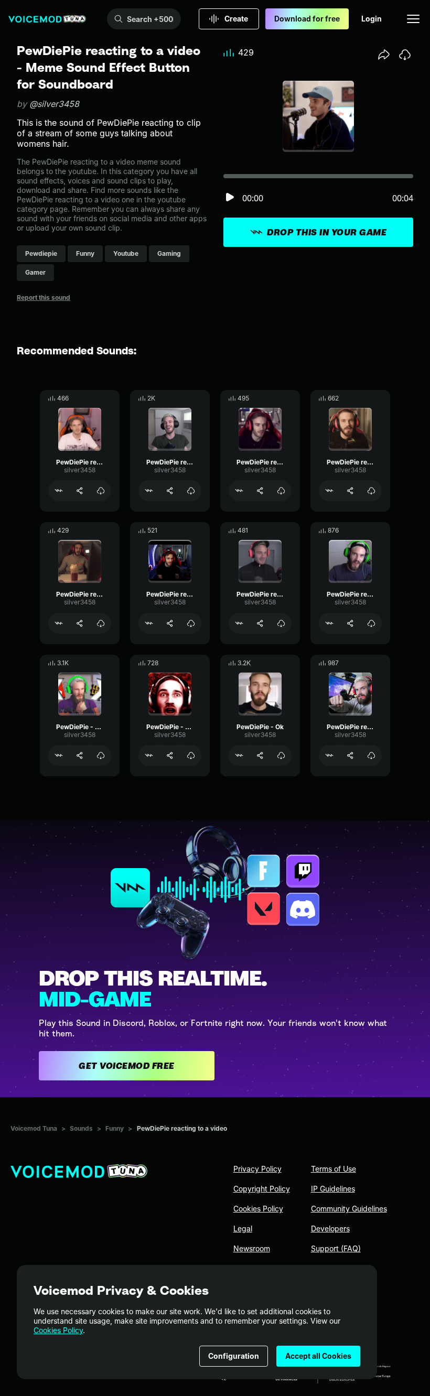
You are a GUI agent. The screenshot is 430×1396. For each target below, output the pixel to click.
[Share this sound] (383, 54)
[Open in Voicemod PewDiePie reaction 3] (58, 623)
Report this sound (43, 297)
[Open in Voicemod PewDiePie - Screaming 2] (148, 755)
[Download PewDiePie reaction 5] (190, 623)
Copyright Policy (261, 1188)
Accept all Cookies (318, 1355)
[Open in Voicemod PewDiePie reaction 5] (148, 623)
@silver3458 (54, 104)
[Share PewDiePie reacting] (169, 490)
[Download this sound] (404, 54)
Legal (242, 1228)
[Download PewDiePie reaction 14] (371, 755)
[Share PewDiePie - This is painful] (79, 755)
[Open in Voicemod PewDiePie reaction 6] (329, 490)
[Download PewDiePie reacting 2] (100, 490)
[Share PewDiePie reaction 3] (79, 623)
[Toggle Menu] (413, 18)
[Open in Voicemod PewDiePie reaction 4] (239, 623)
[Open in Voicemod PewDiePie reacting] (148, 490)
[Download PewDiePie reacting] (190, 490)
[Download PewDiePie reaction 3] (100, 623)
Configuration (233, 1355)
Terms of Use (333, 1168)
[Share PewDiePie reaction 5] (169, 623)
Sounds (81, 1128)
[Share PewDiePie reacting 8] (260, 490)
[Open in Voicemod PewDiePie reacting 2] (58, 490)
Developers (330, 1228)
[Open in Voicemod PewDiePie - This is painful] (58, 755)
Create (236, 18)
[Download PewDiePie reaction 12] (371, 623)
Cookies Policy (58, 1330)
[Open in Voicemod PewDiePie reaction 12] (329, 623)
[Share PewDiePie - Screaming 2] (169, 755)
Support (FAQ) (336, 1248)
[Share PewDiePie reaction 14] (350, 755)
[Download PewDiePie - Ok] (281, 755)
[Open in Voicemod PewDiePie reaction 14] (329, 755)
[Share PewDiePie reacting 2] (79, 490)
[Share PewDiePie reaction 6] (350, 490)
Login (371, 18)
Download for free (307, 18)
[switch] (229, 198)
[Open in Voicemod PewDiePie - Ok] (239, 755)
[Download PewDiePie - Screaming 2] (190, 755)
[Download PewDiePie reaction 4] (281, 623)
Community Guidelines (349, 1208)
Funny (114, 1128)
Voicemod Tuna (33, 1128)
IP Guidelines (333, 1188)
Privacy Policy (257, 1168)
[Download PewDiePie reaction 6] (371, 490)
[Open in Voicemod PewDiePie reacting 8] (239, 490)
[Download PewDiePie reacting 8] (281, 490)
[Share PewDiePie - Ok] (260, 755)
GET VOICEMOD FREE (127, 1065)
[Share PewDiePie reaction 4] (260, 623)
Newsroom (251, 1248)
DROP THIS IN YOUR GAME (326, 232)
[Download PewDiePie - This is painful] (100, 755)
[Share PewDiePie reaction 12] (350, 623)
